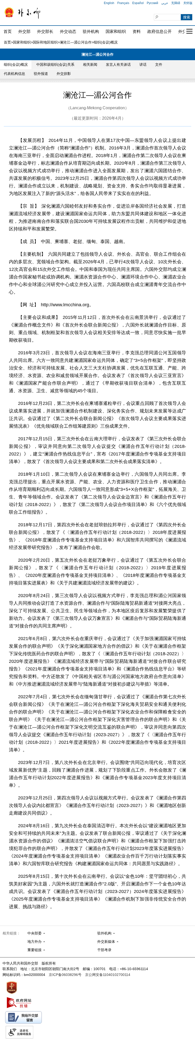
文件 (158, 64)
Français (123, 3)
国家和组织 (116, 31)
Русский (152, 3)
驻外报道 (41, 74)
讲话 (143, 64)
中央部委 (34, 933)
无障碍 (175, 3)
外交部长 (45, 31)
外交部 (24, 31)
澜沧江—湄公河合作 (76, 42)
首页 (8, 31)
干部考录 (104, 950)
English (109, 3)
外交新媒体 (106, 942)
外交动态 (68, 31)
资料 (137, 31)
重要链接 (34, 950)
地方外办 (34, 942)
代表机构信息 (14, 74)
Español (138, 3)
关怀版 (187, 3)
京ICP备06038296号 (65, 975)
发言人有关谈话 (118, 64)
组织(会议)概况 (16, 64)
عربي (164, 3)
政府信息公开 (159, 31)
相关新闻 (90, 64)
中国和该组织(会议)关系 (55, 64)
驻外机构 (91, 31)
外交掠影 (64, 74)
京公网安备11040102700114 (107, 975)
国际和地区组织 (45, 42)
